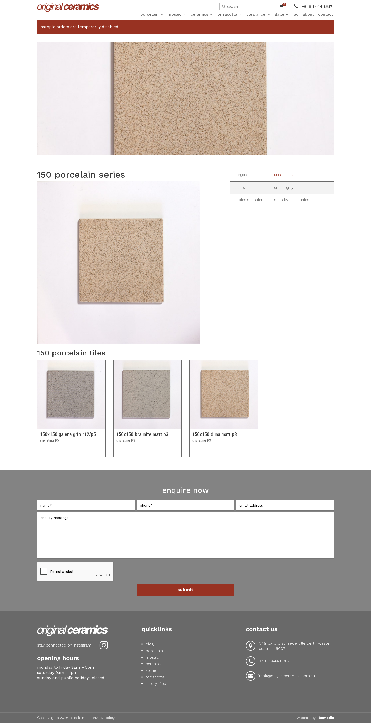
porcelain (154, 650)
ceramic (153, 663)
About (308, 14)
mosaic (152, 657)
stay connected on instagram (64, 645)
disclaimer (80, 718)
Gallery (281, 14)
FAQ (295, 14)
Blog (150, 644)
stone (151, 670)
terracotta (155, 677)
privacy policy (103, 718)
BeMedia (326, 718)
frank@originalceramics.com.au (286, 675)
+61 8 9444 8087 (274, 661)
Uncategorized (285, 174)
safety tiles (156, 683)
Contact (325, 14)
